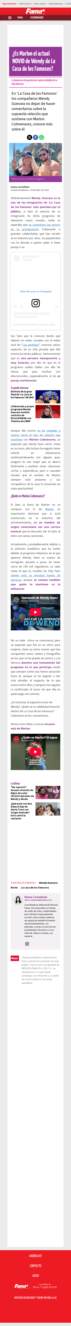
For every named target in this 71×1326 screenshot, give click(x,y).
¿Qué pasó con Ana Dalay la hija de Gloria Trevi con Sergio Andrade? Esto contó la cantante (21, 811)
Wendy (49, 509)
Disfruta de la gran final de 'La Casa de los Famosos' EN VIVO (22, 394)
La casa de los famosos (35, 887)
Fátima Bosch (25, 3)
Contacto (35, 1266)
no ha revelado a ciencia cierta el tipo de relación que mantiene (35, 435)
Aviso (35, 1276)
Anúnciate (35, 1256)
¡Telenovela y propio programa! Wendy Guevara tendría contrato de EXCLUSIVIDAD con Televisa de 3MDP (22, 414)
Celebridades (37, 17)
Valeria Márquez (56, 3)
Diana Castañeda (20, 187)
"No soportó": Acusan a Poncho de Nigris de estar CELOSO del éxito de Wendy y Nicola (22, 793)
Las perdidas (31, 345)
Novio (14, 887)
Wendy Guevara (48, 883)
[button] (29, 137)
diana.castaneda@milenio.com (38, 900)
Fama (20, 17)
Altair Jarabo (40, 3)
